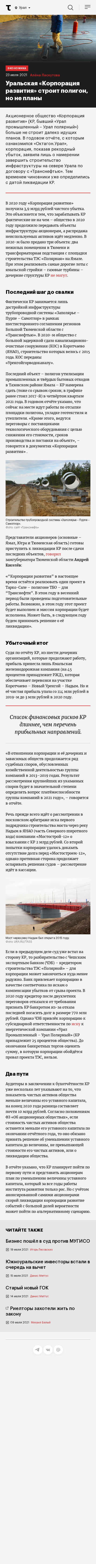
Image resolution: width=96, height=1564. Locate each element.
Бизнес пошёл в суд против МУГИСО (48, 1241)
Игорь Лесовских (41, 1249)
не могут (59, 275)
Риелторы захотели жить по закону (40, 1311)
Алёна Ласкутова (45, 75)
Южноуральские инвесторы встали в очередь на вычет (48, 1265)
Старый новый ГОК (27, 1288)
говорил (53, 554)
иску (76, 1024)
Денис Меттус (39, 1275)
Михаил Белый (41, 1322)
